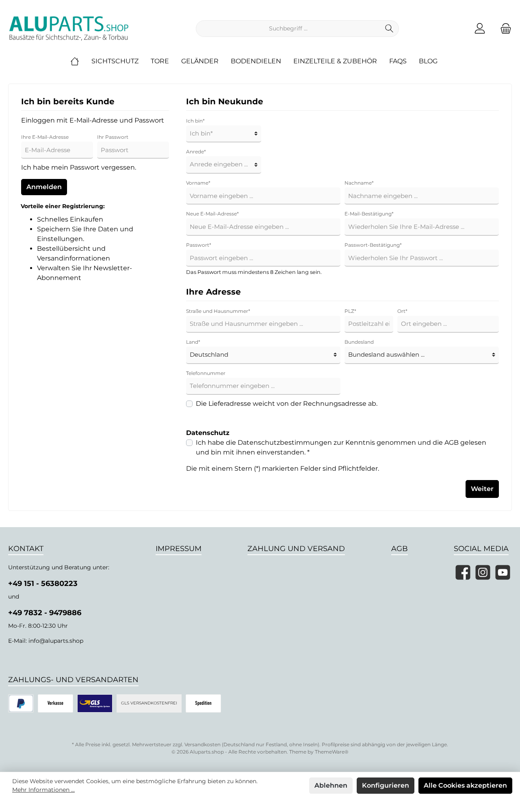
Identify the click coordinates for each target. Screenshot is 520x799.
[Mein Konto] (480, 28)
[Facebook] (463, 572)
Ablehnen (330, 785)
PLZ (350, 311)
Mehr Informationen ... (43, 789)
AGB (451, 442)
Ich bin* (195, 121)
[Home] (80, 61)
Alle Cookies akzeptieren (465, 785)
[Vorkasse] (55, 703)
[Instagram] (483, 572)
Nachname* (359, 183)
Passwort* (198, 245)
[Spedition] (203, 703)
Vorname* (198, 183)
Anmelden (44, 187)
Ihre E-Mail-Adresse (45, 137)
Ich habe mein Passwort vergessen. (78, 167)
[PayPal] (21, 703)
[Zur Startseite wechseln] (69, 28)
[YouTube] (503, 572)
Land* (193, 342)
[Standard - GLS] (95, 703)
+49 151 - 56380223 (43, 583)
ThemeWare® (332, 752)
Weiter (482, 489)
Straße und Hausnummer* (218, 311)
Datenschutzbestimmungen (285, 442)
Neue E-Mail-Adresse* (212, 214)
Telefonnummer (205, 373)
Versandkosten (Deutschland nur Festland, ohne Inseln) (251, 744)
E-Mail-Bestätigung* (369, 214)
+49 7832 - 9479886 (44, 612)
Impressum (179, 548)
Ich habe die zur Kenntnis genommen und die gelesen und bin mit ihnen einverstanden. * (341, 447)
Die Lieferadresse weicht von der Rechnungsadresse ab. (286, 403)
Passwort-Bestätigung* (373, 245)
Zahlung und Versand (296, 548)
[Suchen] (389, 28)
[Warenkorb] (503, 28)
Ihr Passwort (112, 137)
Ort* (402, 311)
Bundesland (359, 342)
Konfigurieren (385, 785)
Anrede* (196, 152)
